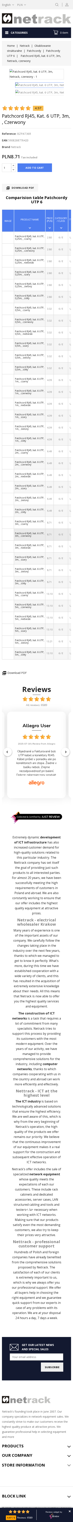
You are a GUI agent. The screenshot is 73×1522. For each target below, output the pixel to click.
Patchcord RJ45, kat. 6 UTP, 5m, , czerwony (29, 605)
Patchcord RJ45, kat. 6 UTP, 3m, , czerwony (29, 534)
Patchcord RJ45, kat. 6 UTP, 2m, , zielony (29, 498)
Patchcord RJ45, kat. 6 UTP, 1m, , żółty (29, 439)
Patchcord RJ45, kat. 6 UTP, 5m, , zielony (29, 641)
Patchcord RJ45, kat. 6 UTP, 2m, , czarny (29, 451)
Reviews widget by (54, 1512)
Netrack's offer (22, 1169)
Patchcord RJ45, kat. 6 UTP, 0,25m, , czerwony (29, 249)
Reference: (9, 134)
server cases (42, 1200)
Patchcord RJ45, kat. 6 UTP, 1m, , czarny (29, 380)
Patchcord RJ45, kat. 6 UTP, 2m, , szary (29, 487)
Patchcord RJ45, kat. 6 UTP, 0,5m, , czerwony (29, 320)
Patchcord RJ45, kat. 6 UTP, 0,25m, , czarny (29, 237)
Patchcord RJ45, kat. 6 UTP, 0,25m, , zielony (29, 285)
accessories (23, 1200)
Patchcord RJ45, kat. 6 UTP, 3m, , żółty (29, 582)
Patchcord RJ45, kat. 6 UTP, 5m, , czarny (29, 594)
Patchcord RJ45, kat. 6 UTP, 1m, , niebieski (29, 403)
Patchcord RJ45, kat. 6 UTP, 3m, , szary (29, 558)
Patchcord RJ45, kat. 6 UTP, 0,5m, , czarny (29, 308)
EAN (4, 140)
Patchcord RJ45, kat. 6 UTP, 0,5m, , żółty (29, 368)
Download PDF (20, 188)
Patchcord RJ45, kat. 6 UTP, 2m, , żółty (29, 510)
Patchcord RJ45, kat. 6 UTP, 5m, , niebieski (29, 617)
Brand (6, 147)
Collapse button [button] (69, 1511)
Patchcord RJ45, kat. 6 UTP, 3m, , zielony (29, 570)
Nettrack (20, 863)
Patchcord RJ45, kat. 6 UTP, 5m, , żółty (29, 653)
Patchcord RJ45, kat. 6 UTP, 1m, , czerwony (29, 392)
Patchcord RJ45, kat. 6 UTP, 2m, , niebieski (29, 475)
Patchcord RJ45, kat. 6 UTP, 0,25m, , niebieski (29, 261)
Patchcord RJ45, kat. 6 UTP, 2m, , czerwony (29, 463)
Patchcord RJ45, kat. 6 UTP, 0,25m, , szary (29, 273)
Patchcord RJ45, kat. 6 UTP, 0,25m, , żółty (29, 297)
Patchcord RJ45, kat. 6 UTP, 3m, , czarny (29, 522)
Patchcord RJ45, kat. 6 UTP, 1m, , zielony (29, 427)
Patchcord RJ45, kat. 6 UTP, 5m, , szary (29, 629)
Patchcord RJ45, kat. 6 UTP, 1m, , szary (29, 415)
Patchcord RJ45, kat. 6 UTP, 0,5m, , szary (29, 344)
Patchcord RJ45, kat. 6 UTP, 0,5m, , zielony (29, 356)
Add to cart (35, 167)
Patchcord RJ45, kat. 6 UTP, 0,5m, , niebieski (29, 332)
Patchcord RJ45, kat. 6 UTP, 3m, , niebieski (29, 546)
